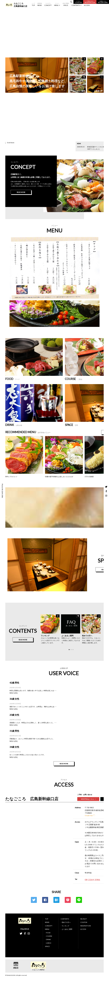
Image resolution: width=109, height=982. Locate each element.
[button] (59, 90)
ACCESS (87, 4)
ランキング (65, 926)
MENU (56, 4)
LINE (79, 900)
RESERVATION (90, 2)
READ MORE (21, 192)
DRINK (48, 939)
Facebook (45, 900)
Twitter (34, 900)
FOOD (48, 933)
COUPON (78, 2)
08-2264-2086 (103, 2)
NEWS (39, 4)
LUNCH (48, 943)
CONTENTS (76, 4)
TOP (33, 4)
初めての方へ (66, 922)
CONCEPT (48, 4)
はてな (56, 900)
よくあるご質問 (67, 929)
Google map (89, 815)
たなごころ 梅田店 (38, 969)
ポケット (68, 900)
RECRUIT (83, 919)
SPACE (66, 4)
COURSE (49, 936)
